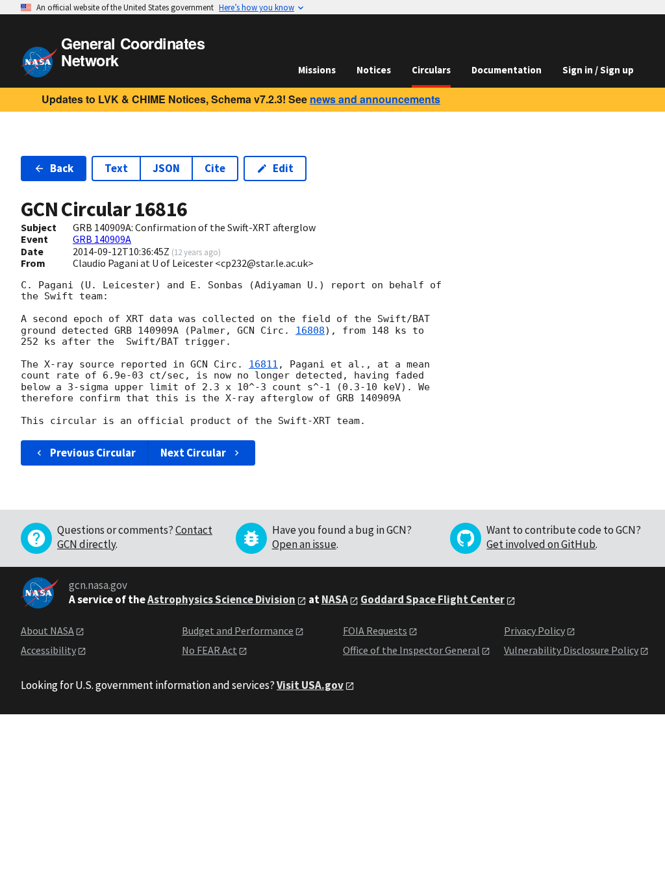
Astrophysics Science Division (221, 599)
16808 (310, 330)
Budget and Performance (238, 630)
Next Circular (193, 452)
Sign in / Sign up (598, 70)
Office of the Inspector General (411, 649)
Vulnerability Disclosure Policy (571, 649)
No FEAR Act (209, 649)
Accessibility (48, 649)
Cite (215, 168)
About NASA (47, 630)
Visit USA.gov (310, 685)
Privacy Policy (534, 630)
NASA (334, 599)
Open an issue (304, 544)
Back (61, 168)
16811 (263, 364)
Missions (317, 70)
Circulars (431, 70)
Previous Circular (93, 452)
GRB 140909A (102, 238)
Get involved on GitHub (541, 544)
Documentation (506, 70)
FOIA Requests (375, 630)
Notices (374, 70)
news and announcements (375, 99)
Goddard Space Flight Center (432, 599)
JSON (166, 168)
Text (116, 168)
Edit (283, 168)
